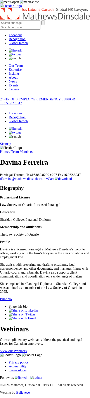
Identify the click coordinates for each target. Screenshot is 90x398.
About (13, 77)
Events (13, 85)
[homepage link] (45, 14)
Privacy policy (19, 362)
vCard (50, 179)
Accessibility (17, 366)
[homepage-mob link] (11, 6)
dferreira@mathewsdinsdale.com (22, 179)
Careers (14, 89)
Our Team (16, 65)
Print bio (6, 299)
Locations (15, 35)
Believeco (23, 392)
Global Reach (18, 43)
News (13, 81)
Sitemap (5, 144)
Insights (14, 73)
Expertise (15, 69)
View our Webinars (13, 351)
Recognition (17, 39)
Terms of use (17, 370)
